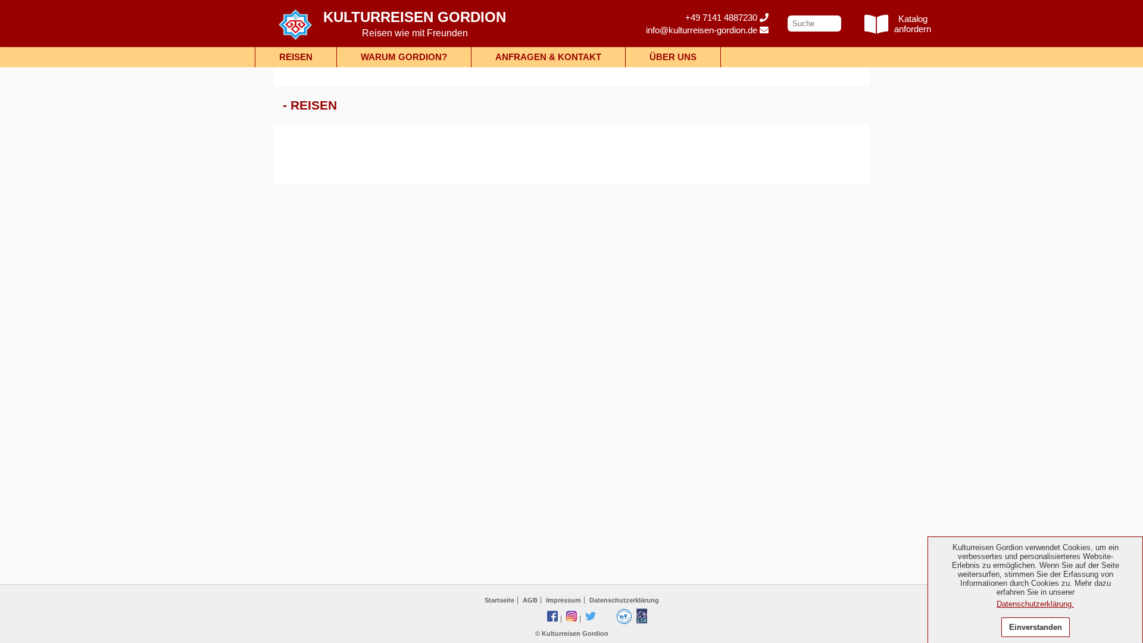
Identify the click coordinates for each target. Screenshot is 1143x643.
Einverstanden (1035, 627)
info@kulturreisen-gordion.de (703, 30)
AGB (530, 600)
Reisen (296, 57)
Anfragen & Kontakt (548, 57)
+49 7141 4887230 (722, 18)
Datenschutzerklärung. (1035, 604)
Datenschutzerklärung (624, 600)
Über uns (673, 57)
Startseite (499, 600)
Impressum (563, 600)
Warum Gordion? (404, 57)
